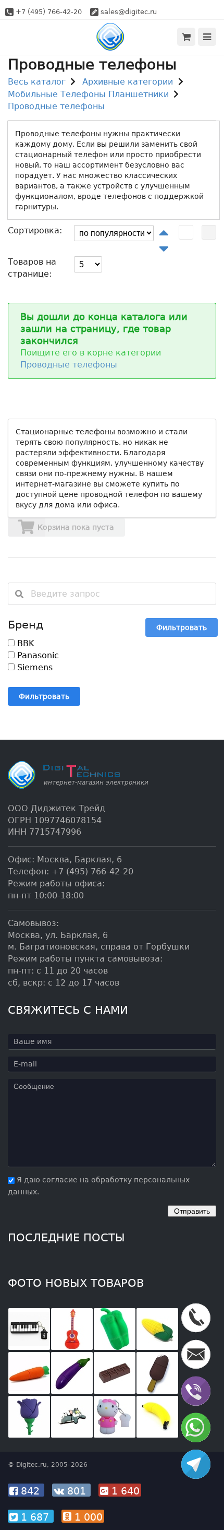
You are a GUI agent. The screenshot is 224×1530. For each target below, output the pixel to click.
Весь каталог (37, 82)
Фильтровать (181, 627)
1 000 (87, 1517)
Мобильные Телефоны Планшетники (88, 94)
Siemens (34, 667)
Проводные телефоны (56, 106)
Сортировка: (35, 230)
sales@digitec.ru (129, 12)
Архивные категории (127, 82)
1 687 (35, 1517)
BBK (24, 643)
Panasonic (37, 655)
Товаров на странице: (32, 268)
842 (30, 1491)
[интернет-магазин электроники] (112, 36)
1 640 (124, 1491)
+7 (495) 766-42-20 (49, 12)
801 (76, 1491)
